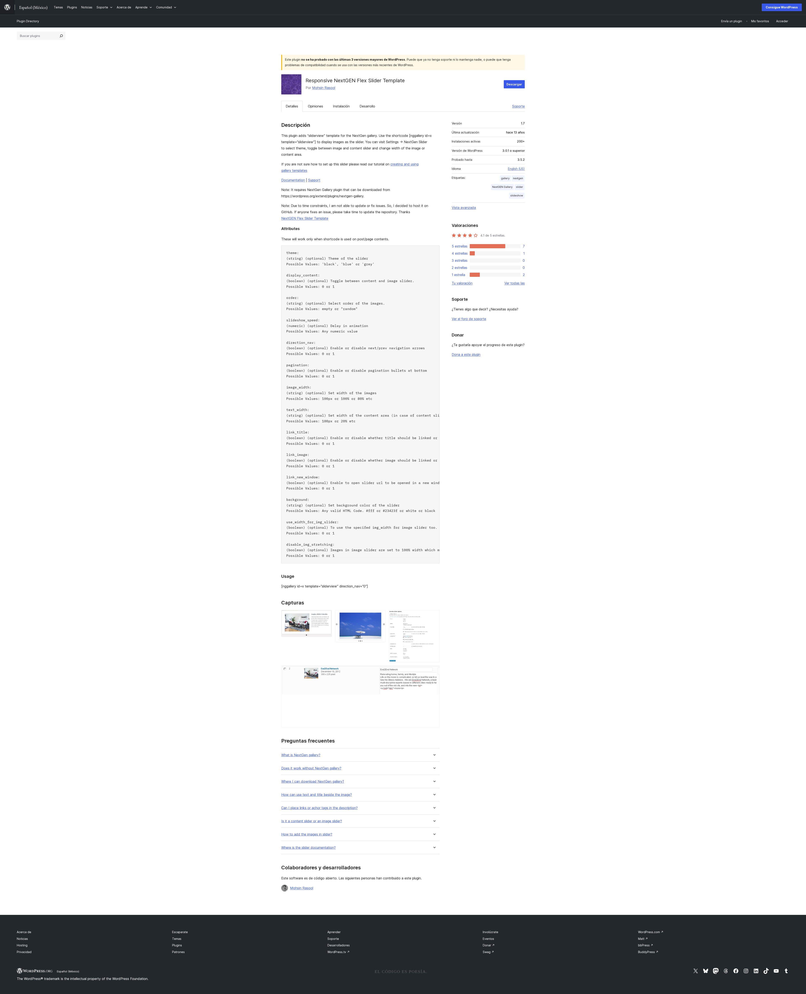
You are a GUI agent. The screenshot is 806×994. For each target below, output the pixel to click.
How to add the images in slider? (306, 834)
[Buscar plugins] (61, 36)
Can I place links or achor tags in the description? (319, 808)
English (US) (516, 168)
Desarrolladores (338, 945)
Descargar (514, 84)
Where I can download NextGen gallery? (312, 781)
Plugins (177, 945)
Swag (488, 952)
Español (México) (68, 971)
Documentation (293, 180)
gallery (505, 178)
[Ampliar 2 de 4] (380, 616)
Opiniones (315, 106)
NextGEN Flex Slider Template (304, 218)
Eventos (488, 938)
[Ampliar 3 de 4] (434, 616)
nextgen (518, 178)
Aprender (334, 932)
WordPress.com (650, 932)
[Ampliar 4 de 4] (434, 671)
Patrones (178, 952)
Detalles (292, 106)
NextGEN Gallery (502, 186)
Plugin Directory (28, 21)
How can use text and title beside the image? (316, 795)
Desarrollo (367, 106)
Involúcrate (490, 932)
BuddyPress (648, 952)
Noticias (22, 938)
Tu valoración (462, 283)
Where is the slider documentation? (308, 848)
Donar (489, 945)
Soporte (518, 106)
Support (314, 180)
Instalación (341, 106)
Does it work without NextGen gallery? (311, 768)
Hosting (22, 945)
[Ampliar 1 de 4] (326, 616)
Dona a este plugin (466, 354)
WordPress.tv (338, 952)
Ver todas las (514, 283)
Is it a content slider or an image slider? (311, 821)
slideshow (516, 195)
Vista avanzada (464, 207)
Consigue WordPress (782, 7)
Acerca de (24, 932)
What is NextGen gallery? (300, 755)
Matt (643, 938)
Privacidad (24, 952)
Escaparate (180, 932)
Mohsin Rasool (323, 88)
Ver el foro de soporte (469, 319)
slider (519, 186)
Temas (176, 938)
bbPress (645, 945)
